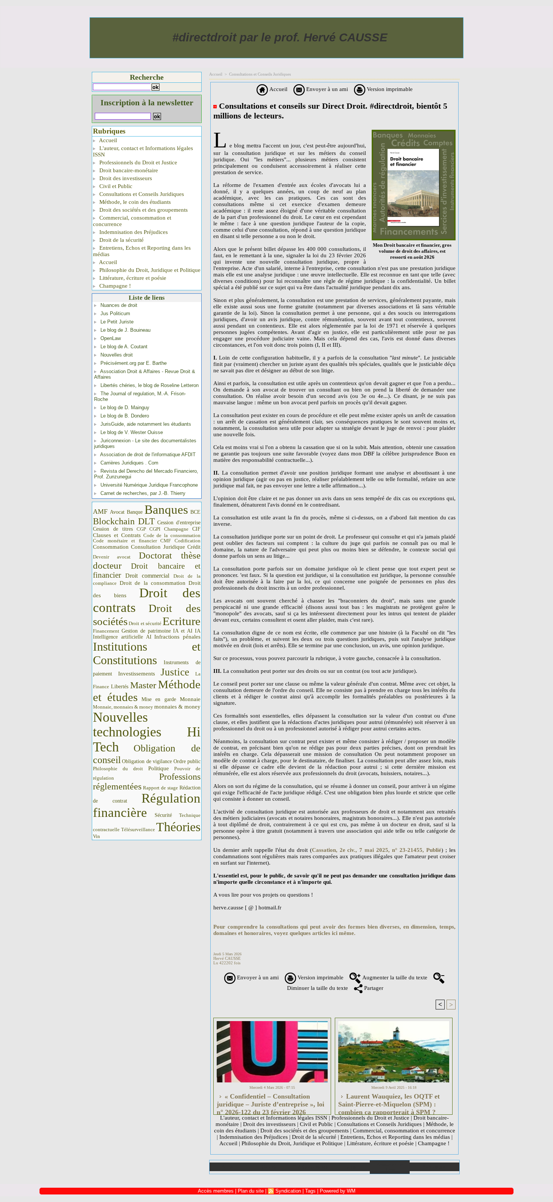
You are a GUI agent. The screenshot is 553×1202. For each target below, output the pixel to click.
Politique (158, 768)
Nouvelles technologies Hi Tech (147, 732)
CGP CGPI (149, 529)
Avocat (117, 512)
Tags (310, 1191)
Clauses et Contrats (117, 535)
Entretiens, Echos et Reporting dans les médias (142, 251)
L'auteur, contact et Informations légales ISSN (143, 151)
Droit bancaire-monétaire (128, 170)
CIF (196, 529)
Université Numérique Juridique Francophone (149, 485)
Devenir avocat (112, 557)
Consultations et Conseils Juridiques (141, 194)
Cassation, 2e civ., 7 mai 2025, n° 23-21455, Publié (377, 850)
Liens (350, 1167)
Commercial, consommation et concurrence (132, 221)
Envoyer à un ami (326, 89)
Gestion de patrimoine (146, 631)
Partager (373, 988)
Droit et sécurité (145, 623)
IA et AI (183, 631)
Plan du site (434, 1167)
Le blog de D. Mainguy (124, 407)
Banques (166, 509)
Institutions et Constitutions (147, 653)
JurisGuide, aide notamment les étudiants (145, 424)
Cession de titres (113, 529)
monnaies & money (177, 707)
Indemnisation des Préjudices (133, 232)
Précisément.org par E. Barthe (133, 363)
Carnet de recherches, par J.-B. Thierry (142, 493)
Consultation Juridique (158, 547)
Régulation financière (147, 805)
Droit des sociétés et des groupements (143, 210)
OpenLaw (110, 338)
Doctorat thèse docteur (147, 560)
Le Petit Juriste (117, 322)
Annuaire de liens (390, 1167)
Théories (178, 827)
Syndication (288, 1191)
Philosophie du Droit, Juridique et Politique (149, 270)
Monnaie (190, 699)
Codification (188, 540)
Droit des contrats (147, 600)
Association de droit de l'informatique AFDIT (148, 454)
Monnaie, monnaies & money (123, 707)
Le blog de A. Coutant (123, 346)
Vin (96, 836)
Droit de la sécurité (121, 240)
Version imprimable (389, 89)
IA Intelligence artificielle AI (147, 634)
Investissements (136, 674)
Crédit (194, 547)
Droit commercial (147, 575)
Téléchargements (309, 1167)
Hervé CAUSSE (227, 958)
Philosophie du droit (118, 768)
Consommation (111, 546)
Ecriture (182, 621)
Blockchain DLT (124, 521)
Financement (106, 631)
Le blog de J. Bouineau (125, 330)
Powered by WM (338, 1191)
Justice (175, 672)
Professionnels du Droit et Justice (137, 162)
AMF (100, 511)
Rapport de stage (160, 788)
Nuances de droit (118, 305)
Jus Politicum (115, 313)
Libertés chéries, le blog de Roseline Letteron (149, 385)
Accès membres (216, 1191)
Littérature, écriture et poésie (132, 278)
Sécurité (163, 815)
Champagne (176, 529)
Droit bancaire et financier (147, 571)
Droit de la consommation (153, 583)
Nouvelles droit (116, 355)
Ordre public (187, 761)
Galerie (269, 1167)
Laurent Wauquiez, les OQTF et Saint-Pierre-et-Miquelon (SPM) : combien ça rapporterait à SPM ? (389, 1102)
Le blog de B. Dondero (124, 416)
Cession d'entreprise (179, 522)
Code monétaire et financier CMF (132, 540)
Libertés (119, 686)
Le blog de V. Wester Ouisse (131, 432)
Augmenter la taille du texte (394, 977)
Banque (135, 512)
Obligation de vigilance (147, 761)
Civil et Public (115, 186)
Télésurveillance (138, 829)
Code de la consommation (172, 535)
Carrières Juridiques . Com (129, 463)
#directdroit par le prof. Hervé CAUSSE (279, 37)
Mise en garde (158, 699)
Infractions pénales (177, 637)
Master (143, 685)
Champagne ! (114, 286)
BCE (195, 512)
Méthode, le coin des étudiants (134, 202)
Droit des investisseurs (125, 178)
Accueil (107, 140)
